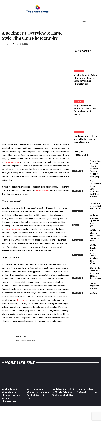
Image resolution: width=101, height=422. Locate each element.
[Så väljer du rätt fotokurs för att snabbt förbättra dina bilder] (80, 250)
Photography (79, 71)
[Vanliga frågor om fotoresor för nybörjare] (80, 288)
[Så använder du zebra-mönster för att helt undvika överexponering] (80, 273)
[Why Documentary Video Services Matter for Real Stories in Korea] (85, 95)
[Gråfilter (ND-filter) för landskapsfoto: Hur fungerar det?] (80, 235)
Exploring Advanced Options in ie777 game (94, 220)
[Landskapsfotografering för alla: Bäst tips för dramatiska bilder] (85, 125)
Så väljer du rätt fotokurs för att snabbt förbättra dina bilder (94, 254)
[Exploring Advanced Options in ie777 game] (80, 220)
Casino (75, 225)
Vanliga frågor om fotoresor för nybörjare (94, 288)
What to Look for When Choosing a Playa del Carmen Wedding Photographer (85, 79)
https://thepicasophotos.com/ (25, 340)
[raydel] (4, 43)
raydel (11, 44)
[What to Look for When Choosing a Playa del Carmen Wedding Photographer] (85, 64)
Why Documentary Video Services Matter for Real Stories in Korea (85, 110)
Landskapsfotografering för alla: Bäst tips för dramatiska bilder (85, 139)
